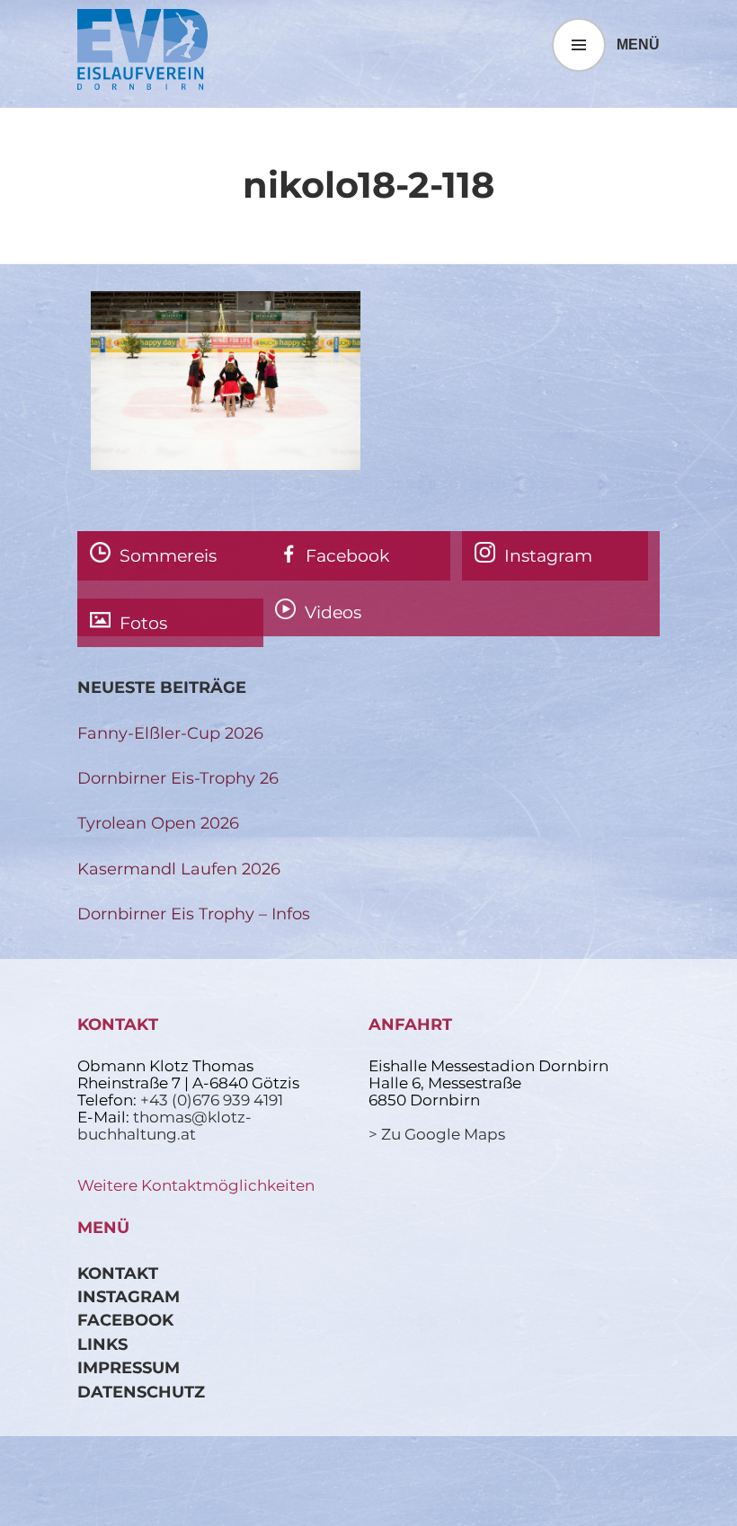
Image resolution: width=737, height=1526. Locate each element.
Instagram (128, 1296)
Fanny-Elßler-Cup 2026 (170, 732)
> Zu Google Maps (436, 1134)
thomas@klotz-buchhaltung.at (164, 1125)
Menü (638, 44)
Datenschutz (141, 1391)
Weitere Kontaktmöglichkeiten (196, 1185)
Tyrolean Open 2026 (158, 822)
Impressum (128, 1367)
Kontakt (117, 1273)
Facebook (125, 1319)
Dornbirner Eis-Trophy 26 (178, 777)
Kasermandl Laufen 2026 (178, 868)
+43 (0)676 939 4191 (211, 1100)
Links (102, 1344)
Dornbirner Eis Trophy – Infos (193, 913)
